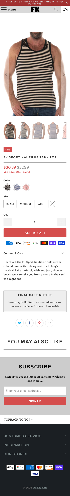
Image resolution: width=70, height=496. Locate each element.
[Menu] (2, 9)
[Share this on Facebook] (29, 323)
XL (52, 203)
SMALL (10, 203)
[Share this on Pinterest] (39, 323)
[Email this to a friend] (49, 323)
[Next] (64, 74)
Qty (6, 214)
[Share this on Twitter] (19, 323)
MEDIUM (25, 203)
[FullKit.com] (35, 9)
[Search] (56, 9)
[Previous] (6, 74)
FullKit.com (40, 487)
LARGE (41, 203)
